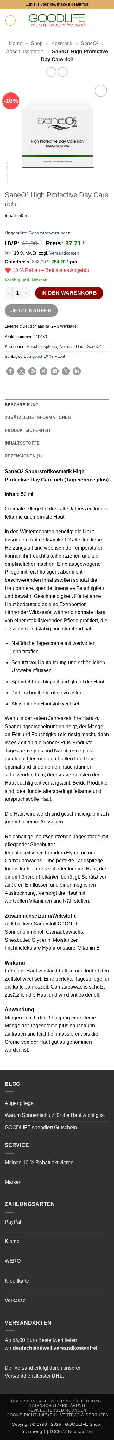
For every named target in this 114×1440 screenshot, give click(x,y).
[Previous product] (62, 72)
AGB (43, 1401)
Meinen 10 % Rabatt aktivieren (39, 1162)
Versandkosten (64, 253)
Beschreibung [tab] (22, 405)
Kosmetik (61, 43)
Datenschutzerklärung (57, 1405)
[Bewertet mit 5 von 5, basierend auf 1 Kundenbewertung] (57, 224)
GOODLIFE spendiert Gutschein (41, 1127)
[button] (10, 20)
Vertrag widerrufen (84, 1415)
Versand (23, 1368)
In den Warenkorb (69, 293)
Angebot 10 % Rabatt (46, 356)
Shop (37, 43)
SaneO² (89, 43)
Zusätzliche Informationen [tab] (38, 417)
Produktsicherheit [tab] (28, 430)
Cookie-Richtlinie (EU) (32, 1415)
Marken (13, 1182)
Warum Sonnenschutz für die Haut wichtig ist (55, 1115)
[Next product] (51, 72)
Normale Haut (72, 346)
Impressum (23, 1401)
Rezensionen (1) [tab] (23, 456)
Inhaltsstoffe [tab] (22, 443)
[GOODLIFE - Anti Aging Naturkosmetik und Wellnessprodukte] (57, 21)
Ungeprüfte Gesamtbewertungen (38, 232)
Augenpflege (19, 1103)
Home (15, 43)
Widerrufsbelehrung (76, 1401)
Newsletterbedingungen (57, 1410)
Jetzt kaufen (31, 310)
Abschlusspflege (24, 51)
